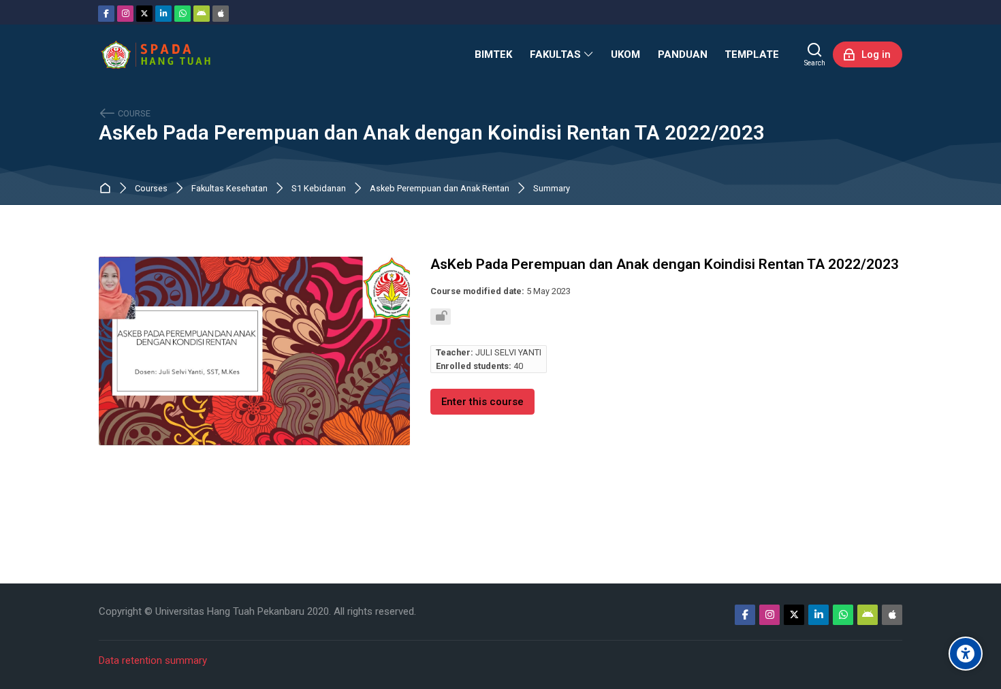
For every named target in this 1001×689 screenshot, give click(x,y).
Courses (151, 189)
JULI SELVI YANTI (508, 352)
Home (108, 188)
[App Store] (220, 13)
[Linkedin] (163, 13)
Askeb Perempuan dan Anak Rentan (439, 189)
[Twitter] (144, 13)
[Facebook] (106, 13)
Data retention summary (153, 660)
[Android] (201, 13)
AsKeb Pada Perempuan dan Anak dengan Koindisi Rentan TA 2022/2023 (432, 133)
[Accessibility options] (966, 654)
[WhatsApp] (182, 13)
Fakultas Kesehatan (229, 189)
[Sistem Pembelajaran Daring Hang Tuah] (155, 54)
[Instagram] (125, 13)
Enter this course (482, 402)
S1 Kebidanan (318, 189)
